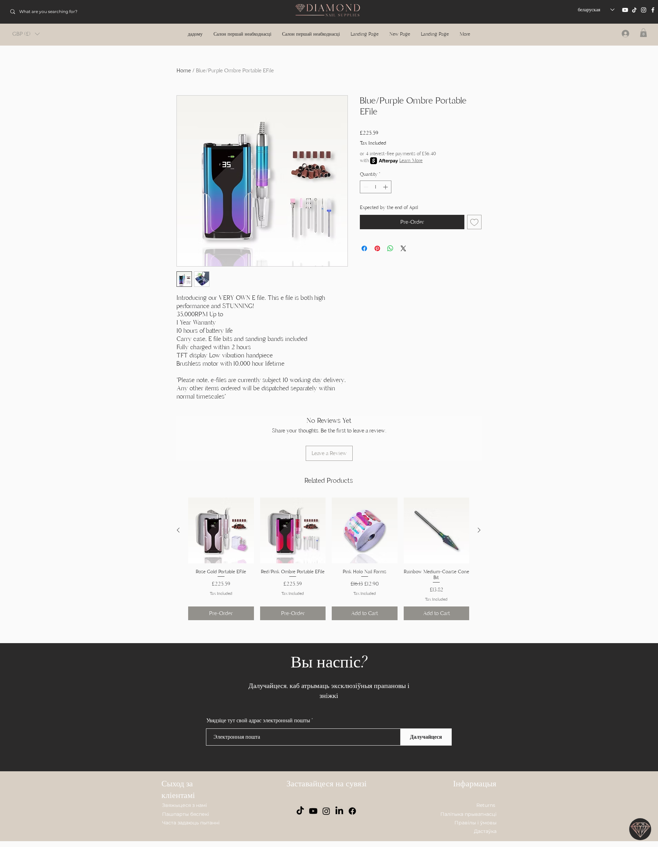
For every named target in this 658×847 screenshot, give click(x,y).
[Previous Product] (178, 530)
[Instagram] (643, 10)
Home (183, 70)
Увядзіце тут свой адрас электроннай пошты (258, 720)
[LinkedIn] (339, 811)
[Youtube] (625, 10)
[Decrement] (365, 187)
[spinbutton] (375, 187)
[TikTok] (634, 10)
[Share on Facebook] (364, 248)
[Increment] (386, 187)
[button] (26, 34)
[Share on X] (403, 248)
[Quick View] (221, 530)
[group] (328, 559)
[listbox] (26, 34)
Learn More (411, 160)
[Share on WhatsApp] (390, 248)
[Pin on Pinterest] (377, 248)
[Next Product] (479, 530)
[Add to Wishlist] (474, 222)
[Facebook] (652, 10)
